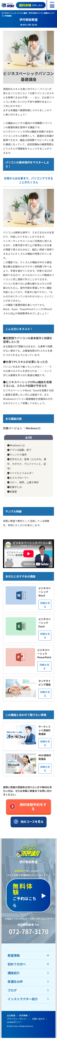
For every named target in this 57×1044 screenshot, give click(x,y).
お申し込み (31, 5)
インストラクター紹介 (23, 999)
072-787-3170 (28, 931)
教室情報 (14, 955)
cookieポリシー (14, 1021)
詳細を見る (45, 604)
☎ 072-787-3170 (28, 24)
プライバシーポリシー (17, 1018)
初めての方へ (17, 964)
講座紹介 (14, 973)
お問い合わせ (38, 1018)
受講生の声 (15, 981)
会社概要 (11, 1015)
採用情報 (23, 1015)
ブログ (12, 990)
